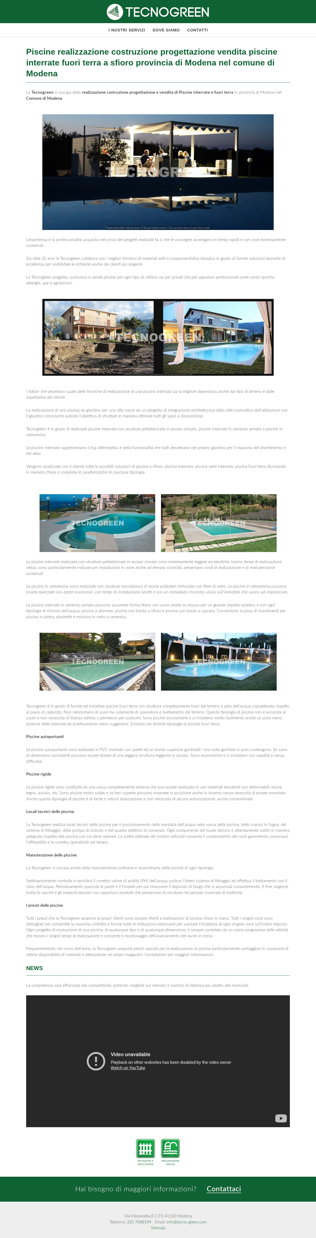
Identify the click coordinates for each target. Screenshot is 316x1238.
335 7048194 (139, 1222)
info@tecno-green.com (187, 1222)
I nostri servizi (126, 30)
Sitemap (158, 1228)
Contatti (197, 30)
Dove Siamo (166, 30)
